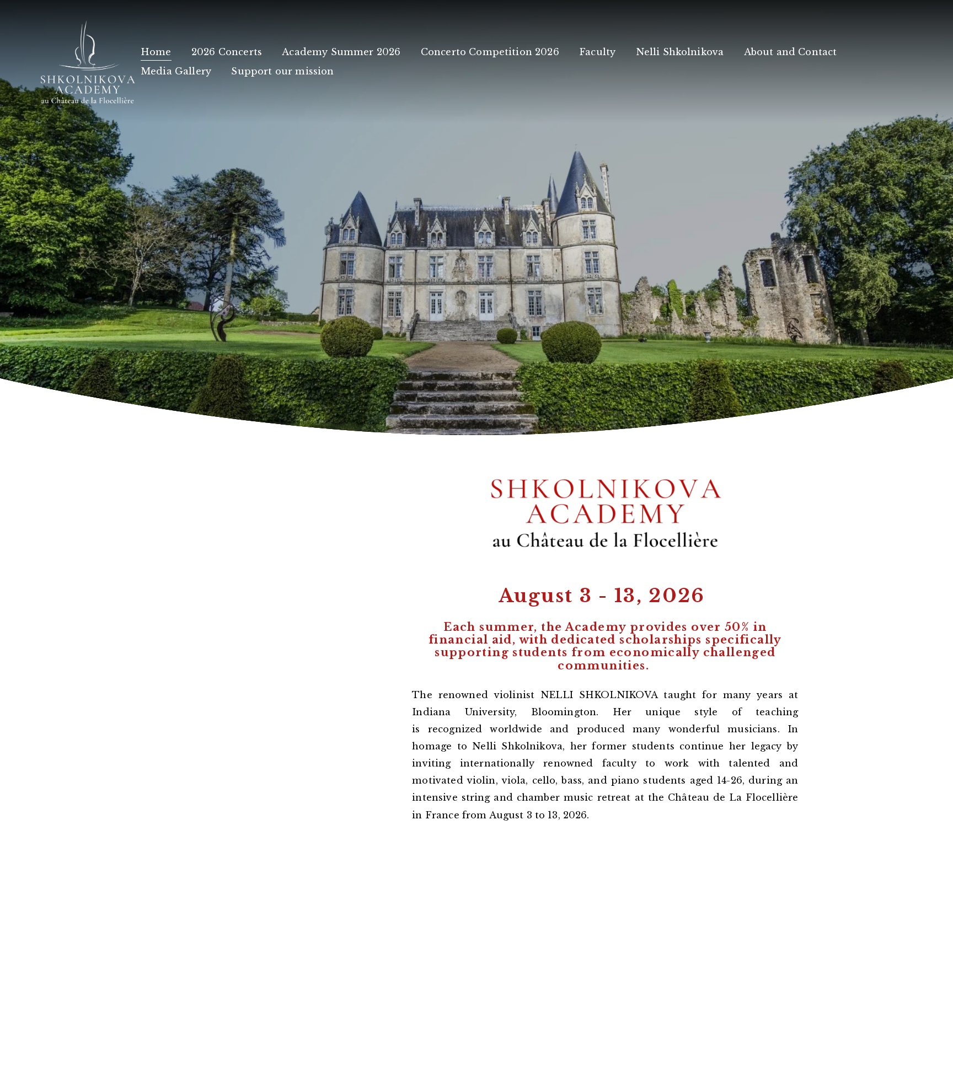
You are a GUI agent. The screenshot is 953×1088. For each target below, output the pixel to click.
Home (156, 51)
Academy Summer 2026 (341, 51)
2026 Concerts (226, 51)
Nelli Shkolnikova (680, 51)
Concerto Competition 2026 (490, 51)
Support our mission (282, 71)
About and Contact (790, 51)
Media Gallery (176, 71)
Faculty (597, 51)
